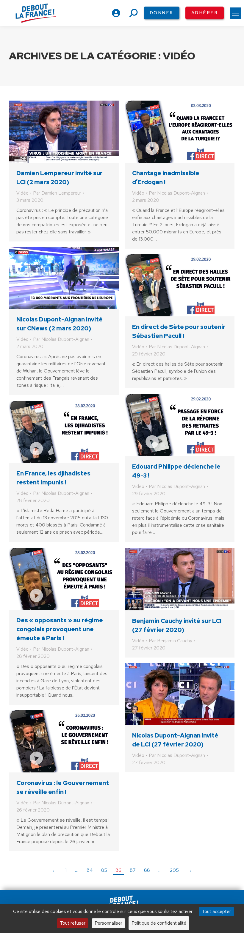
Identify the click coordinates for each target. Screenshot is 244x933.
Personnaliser (108, 923)
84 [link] (90, 870)
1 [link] (66, 870)
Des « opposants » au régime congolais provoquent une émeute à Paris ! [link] (59, 629)
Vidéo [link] (22, 193)
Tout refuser (72, 923)
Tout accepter (216, 911)
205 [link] (174, 870)
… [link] (76, 870)
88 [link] (147, 870)
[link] (235, 13)
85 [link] (104, 870)
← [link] (54, 870)
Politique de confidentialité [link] (159, 923)
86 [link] (118, 870)
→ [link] (189, 870)
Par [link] (57, 193)
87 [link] (133, 870)
